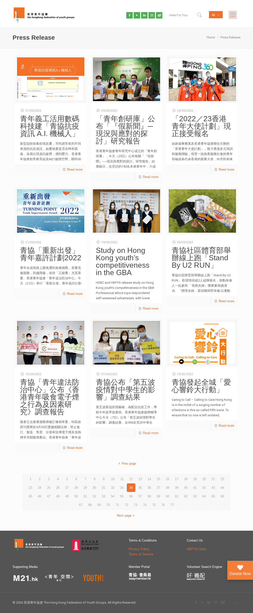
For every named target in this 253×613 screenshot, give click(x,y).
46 (39, 496)
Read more (75, 169)
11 (122, 479)
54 (112, 496)
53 (103, 496)
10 (112, 479)
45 (30, 496)
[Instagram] (215, 602)
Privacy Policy (139, 549)
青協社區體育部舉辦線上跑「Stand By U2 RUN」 (201, 257)
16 (167, 479)
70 (108, 505)
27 (67, 488)
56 (131, 496)
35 (140, 488)
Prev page (129, 463)
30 (94, 488)
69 (99, 505)
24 (39, 488)
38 (167, 488)
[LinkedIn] (209, 602)
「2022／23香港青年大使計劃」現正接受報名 (201, 126)
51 (85, 496)
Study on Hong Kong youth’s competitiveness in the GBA (122, 261)
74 (145, 505)
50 (76, 496)
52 (94, 496)
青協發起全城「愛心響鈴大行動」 (201, 386)
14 (149, 479)
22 (222, 479)
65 (213, 496)
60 (167, 496)
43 (213, 488)
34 (131, 488)
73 (135, 505)
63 (195, 496)
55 (122, 496)
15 (158, 479)
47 (48, 496)
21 (213, 479)
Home (211, 37)
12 (131, 479)
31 (103, 488)
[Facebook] (195, 602)
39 (176, 488)
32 (112, 488)
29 (85, 488)
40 (186, 488)
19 (195, 479)
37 (158, 488)
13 (140, 479)
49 (67, 496)
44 (222, 488)
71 (117, 505)
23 (30, 488)
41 (195, 488)
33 (122, 488)
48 (58, 496)
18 (186, 479)
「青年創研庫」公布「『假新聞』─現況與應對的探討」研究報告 (125, 130)
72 (126, 505)
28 (76, 488)
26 (58, 488)
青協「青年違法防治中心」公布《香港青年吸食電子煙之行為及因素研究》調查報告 (49, 397)
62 (186, 496)
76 (163, 505)
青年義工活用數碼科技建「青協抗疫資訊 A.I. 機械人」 (49, 126)
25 (48, 488)
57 (140, 496)
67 (81, 505)
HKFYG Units (196, 549)
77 (172, 505)
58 (149, 496)
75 (154, 505)
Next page (124, 515)
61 (176, 496)
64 (204, 496)
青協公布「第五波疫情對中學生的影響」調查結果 (125, 389)
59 (158, 496)
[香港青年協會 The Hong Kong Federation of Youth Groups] (44, 14)
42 (204, 488)
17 (176, 479)
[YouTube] (202, 602)
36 (149, 488)
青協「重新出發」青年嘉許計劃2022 (50, 254)
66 (222, 496)
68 (90, 505)
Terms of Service (141, 554)
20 (204, 479)
